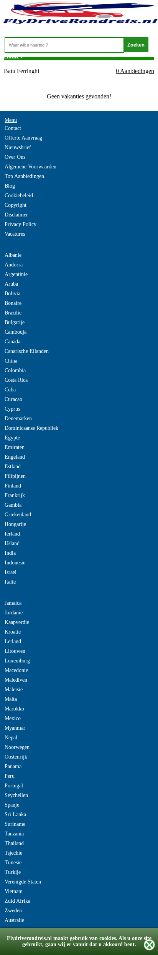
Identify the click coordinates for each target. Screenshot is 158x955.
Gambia (13, 505)
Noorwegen (17, 747)
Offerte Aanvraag (23, 138)
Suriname (15, 824)
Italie (10, 582)
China (11, 361)
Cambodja (15, 332)
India (10, 553)
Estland (13, 466)
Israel (10, 572)
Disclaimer (16, 215)
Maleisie (14, 689)
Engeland (15, 457)
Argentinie (16, 274)
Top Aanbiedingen (24, 176)
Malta (11, 699)
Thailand (14, 843)
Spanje (12, 805)
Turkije (13, 872)
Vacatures (15, 234)
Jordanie (14, 613)
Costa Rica (16, 380)
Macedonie (16, 670)
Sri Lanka (15, 814)
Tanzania (14, 834)
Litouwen (15, 651)
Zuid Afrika (17, 901)
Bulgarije (15, 322)
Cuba (10, 390)
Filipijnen (15, 476)
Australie (14, 920)
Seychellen (16, 795)
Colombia (15, 370)
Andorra (14, 265)
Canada (12, 341)
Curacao (13, 399)
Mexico (13, 718)
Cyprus (12, 409)
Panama (13, 766)
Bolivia (12, 293)
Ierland (12, 534)
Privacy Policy (20, 224)
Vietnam (14, 891)
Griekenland (18, 514)
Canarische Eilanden (27, 351)
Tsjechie (13, 853)
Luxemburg (17, 661)
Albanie (13, 255)
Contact (13, 128)
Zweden (13, 910)
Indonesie (15, 563)
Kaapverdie (17, 622)
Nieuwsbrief (18, 147)
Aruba (11, 284)
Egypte (12, 438)
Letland (13, 641)
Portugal (14, 786)
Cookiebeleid (19, 195)
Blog (10, 186)
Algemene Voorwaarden (30, 167)
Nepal (11, 737)
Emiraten (15, 447)
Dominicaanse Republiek (31, 428)
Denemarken (18, 418)
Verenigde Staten (23, 882)
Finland (13, 486)
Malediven (16, 680)
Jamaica (13, 603)
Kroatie (13, 632)
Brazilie (13, 313)
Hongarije (15, 524)
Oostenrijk (16, 757)
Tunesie (13, 862)
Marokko (14, 709)
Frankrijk (15, 495)
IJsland (12, 543)
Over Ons (15, 157)
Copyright (15, 205)
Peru (10, 776)
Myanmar (15, 728)
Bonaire (13, 303)
